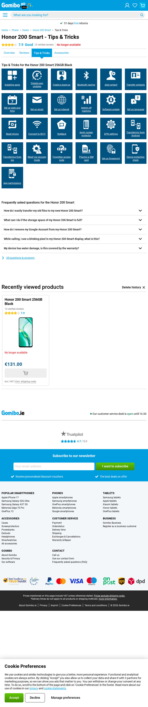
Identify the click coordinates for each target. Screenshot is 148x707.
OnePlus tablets (111, 511)
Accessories (10, 518)
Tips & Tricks (61, 30)
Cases (5, 523)
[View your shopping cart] (142, 5)
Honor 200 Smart (42, 30)
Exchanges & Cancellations (66, 536)
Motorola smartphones (64, 508)
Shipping (56, 533)
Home (5, 30)
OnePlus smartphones (63, 504)
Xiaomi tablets (110, 504)
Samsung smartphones (64, 501)
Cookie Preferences (71, 605)
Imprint (54, 605)
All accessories (9, 543)
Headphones (8, 536)
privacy (33, 688)
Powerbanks (8, 529)
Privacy (43, 605)
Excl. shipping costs (25, 381)
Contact (58, 550)
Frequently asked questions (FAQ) (69, 562)
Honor (25, 30)
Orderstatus (58, 526)
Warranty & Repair (61, 540)
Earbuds (6, 533)
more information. (108, 599)
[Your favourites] (135, 5)
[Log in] (127, 5)
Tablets (108, 493)
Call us (55, 555)
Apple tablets (110, 501)
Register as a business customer (119, 526)
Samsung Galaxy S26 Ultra (15, 501)
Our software (8, 562)
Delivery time (59, 529)
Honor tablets (110, 508)
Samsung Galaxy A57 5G (15, 504)
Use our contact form (63, 558)
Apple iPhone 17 (10, 497)
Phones (57, 493)
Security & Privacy (11, 558)
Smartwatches (9, 540)
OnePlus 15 (7, 511)
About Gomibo (9, 555)
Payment (57, 523)
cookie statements (55, 688)
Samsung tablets (112, 497)
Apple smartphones (62, 497)
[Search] (142, 15)
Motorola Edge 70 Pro (13, 508)
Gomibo (7, 550)
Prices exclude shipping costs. (109, 595)
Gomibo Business (112, 523)
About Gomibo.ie (27, 605)
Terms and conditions (96, 605)
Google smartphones (63, 511)
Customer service (65, 518)
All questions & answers (20, 257)
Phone (15, 30)
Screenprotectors (10, 526)
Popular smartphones (18, 493)
